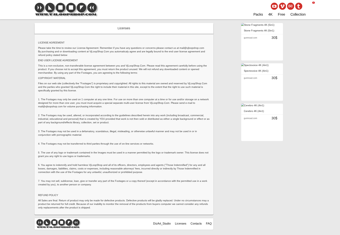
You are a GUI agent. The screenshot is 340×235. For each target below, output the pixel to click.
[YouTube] (274, 6)
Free (281, 14)
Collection (298, 14)
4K (270, 14)
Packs (258, 14)
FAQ (209, 223)
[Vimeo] (282, 6)
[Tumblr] (298, 6)
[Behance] (290, 6)
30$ (274, 38)
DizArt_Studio (162, 223)
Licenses (180, 223)
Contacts (196, 223)
